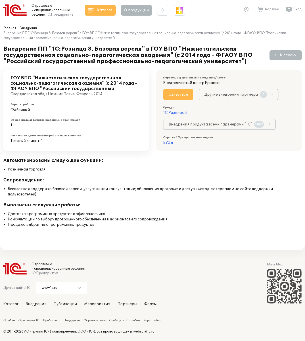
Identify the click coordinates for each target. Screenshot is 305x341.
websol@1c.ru (143, 331)
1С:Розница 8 (175, 113)
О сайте (9, 320)
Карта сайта (152, 320)
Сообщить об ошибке (124, 320)
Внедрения (29, 28)
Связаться (178, 94)
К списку (288, 55)
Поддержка (72, 320)
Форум (150, 304)
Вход (297, 9)
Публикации (65, 304)
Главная (9, 28)
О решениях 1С (28, 320)
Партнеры (127, 304)
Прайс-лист (51, 320)
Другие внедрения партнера (234, 94)
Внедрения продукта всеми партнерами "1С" (216, 124)
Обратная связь (95, 320)
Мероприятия (97, 304)
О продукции (136, 10)
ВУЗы (168, 142)
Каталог (11, 304)
